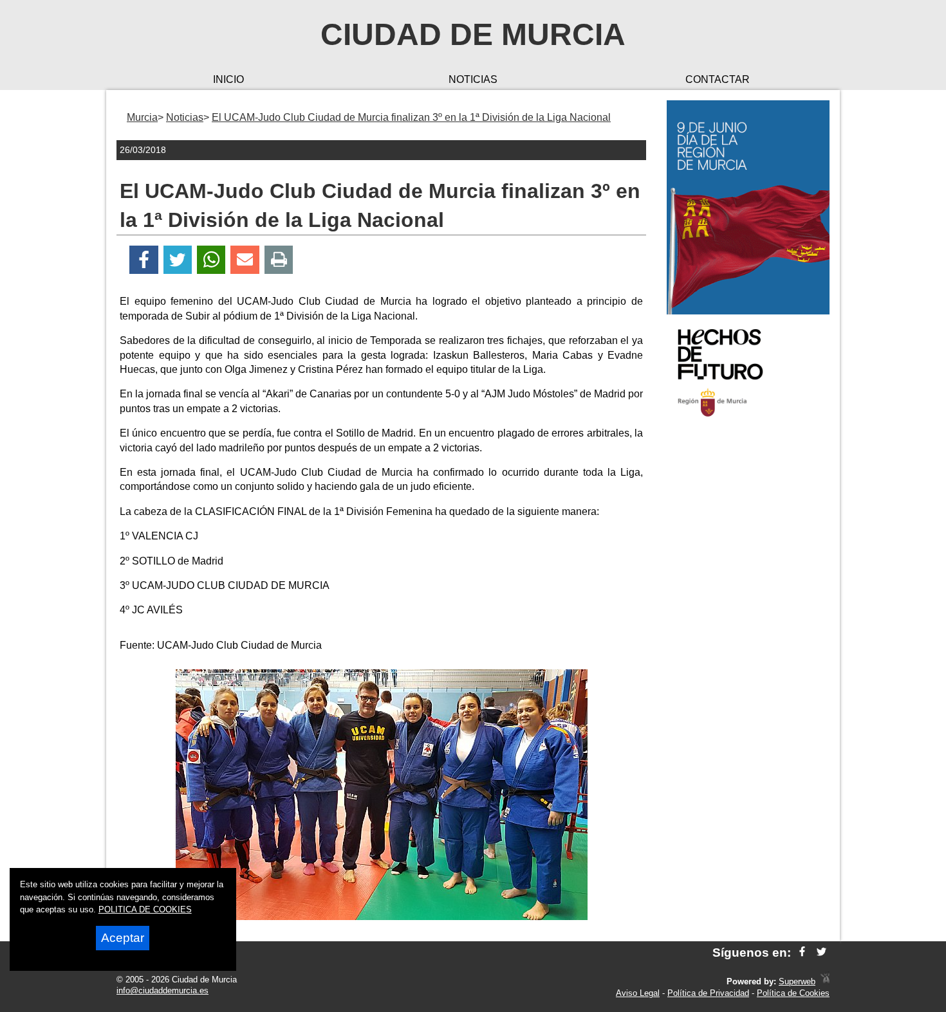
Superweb (797, 981)
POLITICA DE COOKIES (145, 909)
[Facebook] (143, 260)
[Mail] (244, 260)
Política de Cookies (793, 993)
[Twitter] (177, 260)
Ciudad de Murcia (473, 34)
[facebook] (802, 952)
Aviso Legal (638, 993)
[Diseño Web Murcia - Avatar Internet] (825, 981)
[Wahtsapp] (211, 260)
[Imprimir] (278, 260)
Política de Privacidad (708, 993)
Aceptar (122, 937)
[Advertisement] (748, 633)
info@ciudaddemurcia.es (162, 990)
